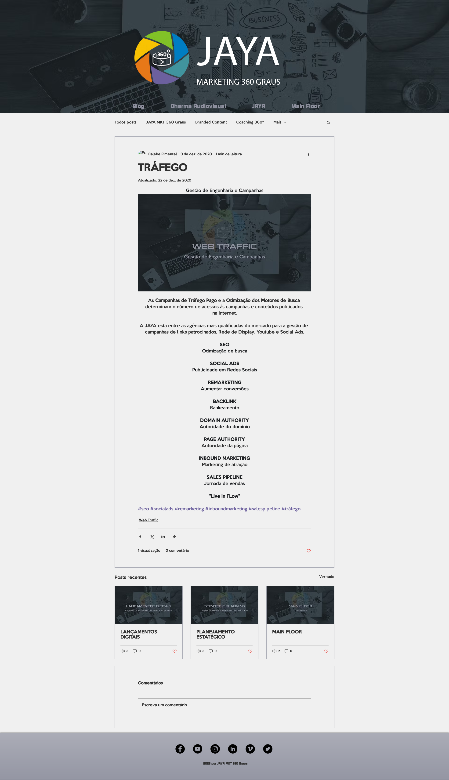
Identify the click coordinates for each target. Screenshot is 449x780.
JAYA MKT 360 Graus (166, 122)
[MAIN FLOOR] (300, 605)
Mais (277, 122)
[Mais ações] (308, 154)
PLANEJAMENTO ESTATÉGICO (215, 634)
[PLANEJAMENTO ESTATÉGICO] (224, 605)
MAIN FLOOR (287, 632)
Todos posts (126, 122)
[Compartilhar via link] (174, 536)
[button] (328, 122)
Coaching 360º (250, 122)
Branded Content (211, 122)
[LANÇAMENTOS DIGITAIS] (148, 605)
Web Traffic (148, 520)
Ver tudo (326, 577)
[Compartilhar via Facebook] (140, 536)
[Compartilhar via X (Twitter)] (151, 536)
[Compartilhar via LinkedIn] (163, 536)
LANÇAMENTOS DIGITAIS (138, 634)
